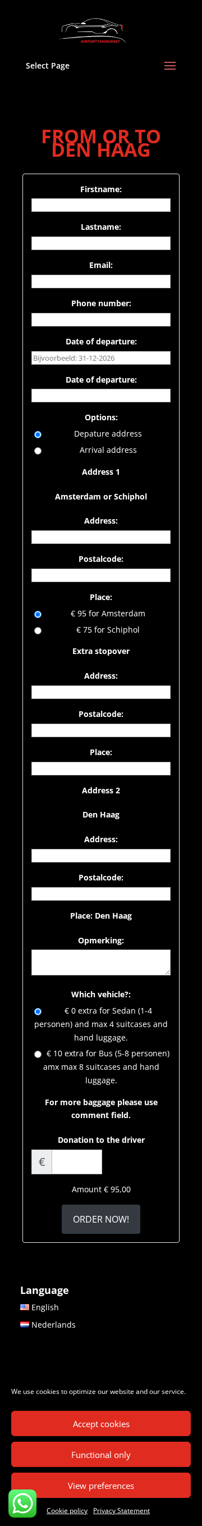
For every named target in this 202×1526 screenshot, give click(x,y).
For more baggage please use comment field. (101, 1109)
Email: (101, 265)
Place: (101, 597)
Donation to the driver (101, 1139)
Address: (101, 520)
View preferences (101, 1485)
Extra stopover (101, 651)
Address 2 (101, 790)
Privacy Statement (121, 1510)
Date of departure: (101, 341)
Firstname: (101, 189)
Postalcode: (101, 558)
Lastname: (101, 226)
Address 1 (101, 471)
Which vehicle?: (101, 994)
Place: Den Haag (101, 915)
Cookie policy (67, 1510)
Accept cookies (101, 1423)
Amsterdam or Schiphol (101, 496)
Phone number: (101, 303)
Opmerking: (101, 940)
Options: (101, 417)
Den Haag (101, 814)
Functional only (101, 1454)
